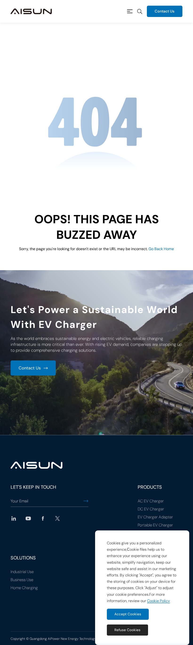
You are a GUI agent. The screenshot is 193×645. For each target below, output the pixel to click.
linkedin (14, 518)
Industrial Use (22, 571)
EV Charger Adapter (155, 517)
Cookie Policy (158, 600)
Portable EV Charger (155, 525)
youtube (28, 518)
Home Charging (24, 587)
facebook (43, 518)
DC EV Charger (151, 509)
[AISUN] (31, 11)
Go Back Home (161, 248)
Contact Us (164, 11)
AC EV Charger (151, 501)
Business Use (22, 579)
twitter (57, 518)
